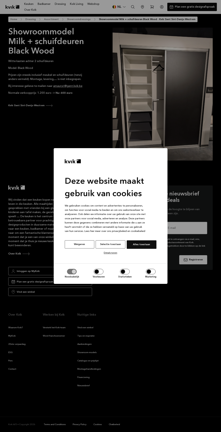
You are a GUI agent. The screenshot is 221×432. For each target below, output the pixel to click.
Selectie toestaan (110, 244)
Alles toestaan (141, 244)
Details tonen (110, 253)
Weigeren (79, 244)
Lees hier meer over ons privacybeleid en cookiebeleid (114, 231)
